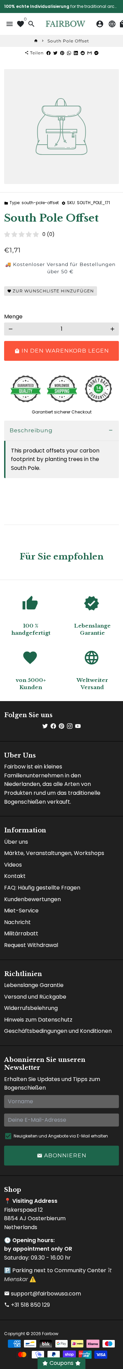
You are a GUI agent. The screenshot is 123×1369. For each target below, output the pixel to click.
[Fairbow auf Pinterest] (61, 726)
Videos (13, 865)
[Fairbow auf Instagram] (69, 726)
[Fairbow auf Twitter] (45, 726)
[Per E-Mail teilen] (89, 52)
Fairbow (50, 1334)
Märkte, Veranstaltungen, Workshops (54, 853)
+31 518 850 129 (27, 1305)
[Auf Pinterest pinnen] (62, 52)
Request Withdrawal (31, 945)
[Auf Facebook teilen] (48, 52)
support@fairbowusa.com (42, 1294)
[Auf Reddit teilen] (83, 52)
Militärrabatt (21, 933)
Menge (13, 316)
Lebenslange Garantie (34, 985)
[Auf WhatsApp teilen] (69, 52)
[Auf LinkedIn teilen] (76, 52)
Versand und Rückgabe (35, 997)
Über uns (16, 842)
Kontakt (15, 876)
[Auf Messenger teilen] (96, 52)
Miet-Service (21, 910)
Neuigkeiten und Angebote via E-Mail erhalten (61, 1136)
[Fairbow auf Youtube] (78, 726)
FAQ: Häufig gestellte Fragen (42, 888)
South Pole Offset (68, 40)
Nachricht (17, 922)
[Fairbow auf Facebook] (53, 726)
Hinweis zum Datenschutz (38, 1020)
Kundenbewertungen (32, 899)
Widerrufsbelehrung (31, 1008)
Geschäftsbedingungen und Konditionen (58, 1031)
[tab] (61, 431)
